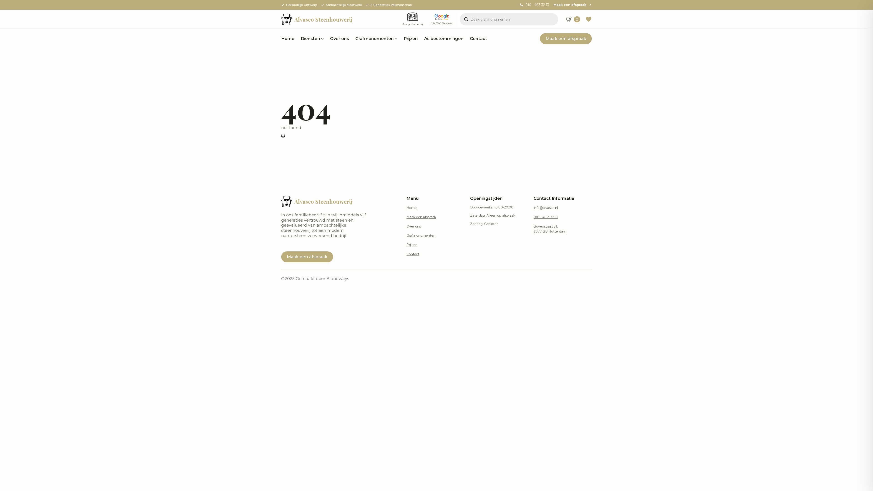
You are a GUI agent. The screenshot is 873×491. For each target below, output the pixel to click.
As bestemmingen (444, 39)
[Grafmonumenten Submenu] (395, 39)
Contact (478, 39)
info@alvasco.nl (546, 208)
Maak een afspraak (421, 217)
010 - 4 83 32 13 (546, 217)
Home (287, 39)
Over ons (339, 39)
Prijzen (411, 39)
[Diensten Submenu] (322, 39)
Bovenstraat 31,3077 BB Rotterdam (550, 229)
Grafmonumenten (374, 39)
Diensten (310, 39)
